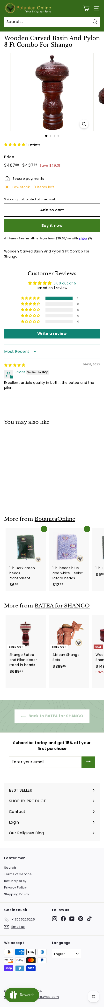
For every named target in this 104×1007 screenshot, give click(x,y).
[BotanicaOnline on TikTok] (89, 918)
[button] (15, 144)
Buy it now (52, 225)
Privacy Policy (15, 887)
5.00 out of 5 (65, 283)
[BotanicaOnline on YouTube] (71, 918)
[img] (14, 365)
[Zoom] (83, 123)
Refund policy (15, 881)
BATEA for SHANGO (62, 606)
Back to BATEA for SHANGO (55, 716)
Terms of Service (18, 874)
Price (9, 156)
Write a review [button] (52, 333)
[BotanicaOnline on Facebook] (63, 918)
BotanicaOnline (55, 519)
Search (10, 867)
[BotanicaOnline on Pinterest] (80, 918)
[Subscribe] (88, 762)
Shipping (11, 199)
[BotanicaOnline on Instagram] (54, 918)
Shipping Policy (16, 894)
